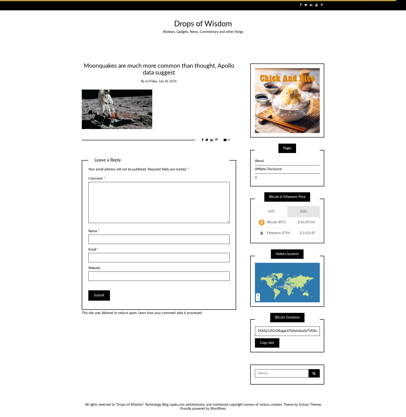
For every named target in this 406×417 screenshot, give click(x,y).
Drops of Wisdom (203, 24)
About (259, 161)
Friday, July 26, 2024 (163, 81)
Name (93, 231)
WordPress (218, 408)
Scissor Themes (310, 404)
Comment (96, 178)
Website (94, 268)
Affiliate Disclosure (268, 169)
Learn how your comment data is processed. (170, 313)
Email (93, 249)
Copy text (267, 343)
